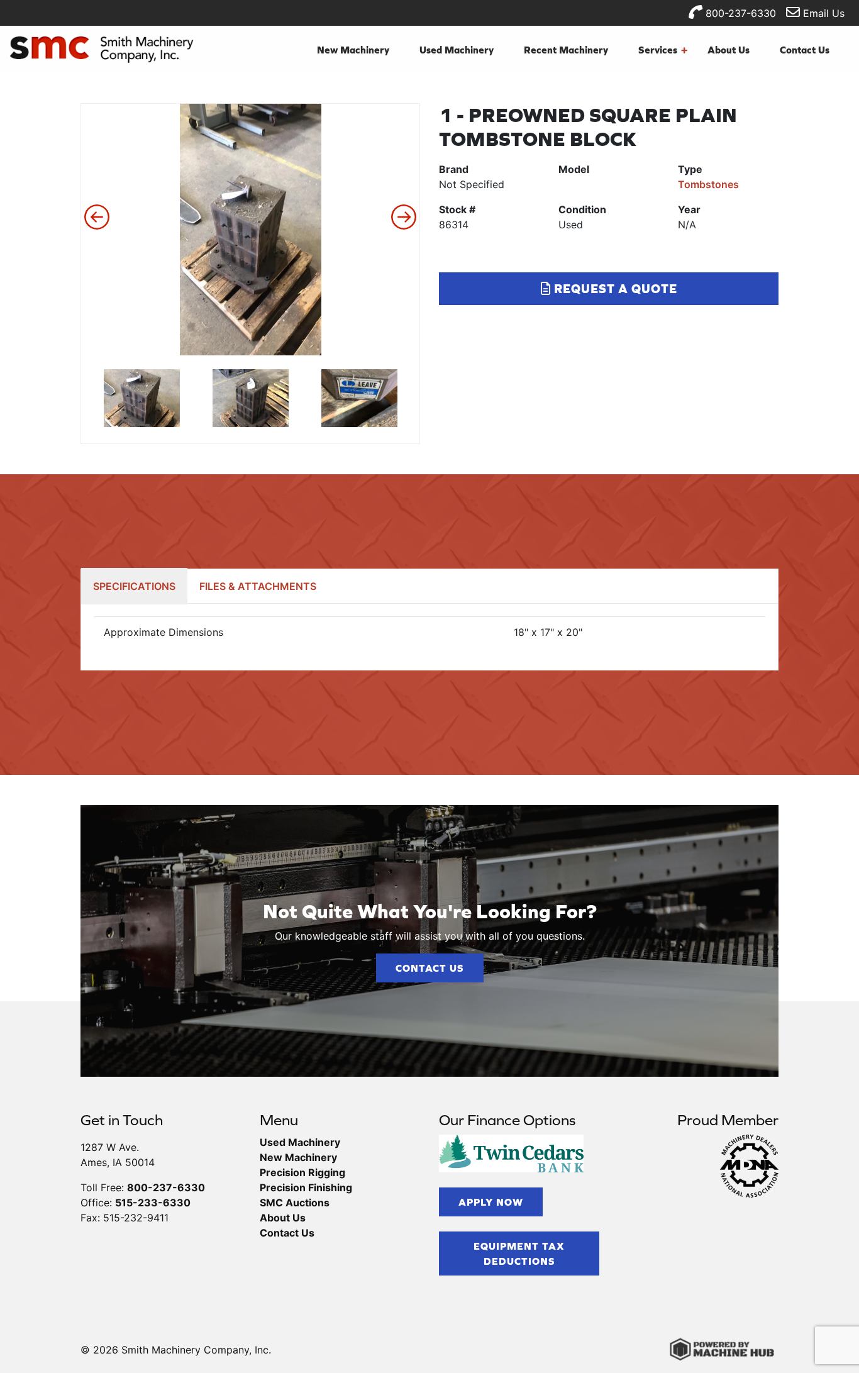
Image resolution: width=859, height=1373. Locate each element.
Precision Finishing (306, 1187)
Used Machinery (456, 49)
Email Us (822, 13)
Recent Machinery (566, 49)
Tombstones (708, 184)
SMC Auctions (295, 1202)
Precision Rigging (302, 1172)
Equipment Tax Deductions (519, 1253)
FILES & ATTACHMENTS (257, 586)
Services (662, 49)
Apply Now (490, 1202)
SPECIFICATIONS (134, 586)
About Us (728, 49)
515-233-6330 (153, 1202)
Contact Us (804, 49)
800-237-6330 (739, 13)
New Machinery (353, 49)
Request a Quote (614, 288)
